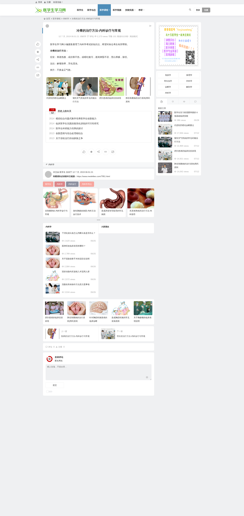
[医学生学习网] (50, 12)
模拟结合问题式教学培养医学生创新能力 (72, 118)
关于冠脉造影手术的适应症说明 (76, 259)
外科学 (189, 81)
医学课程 (104, 10)
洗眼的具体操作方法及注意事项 (76, 284)
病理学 (189, 75)
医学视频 (117, 10)
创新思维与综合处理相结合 (66, 133)
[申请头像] (149, 358)
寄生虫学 (168, 81)
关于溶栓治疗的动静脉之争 (66, 138)
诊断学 (168, 87)
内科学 (66, 18)
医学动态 (91, 10)
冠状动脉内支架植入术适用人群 (76, 271)
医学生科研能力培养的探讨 (66, 128)
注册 (49, 2)
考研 (140, 10)
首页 (48, 18)
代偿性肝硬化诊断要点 (56, 98)
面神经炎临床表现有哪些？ (74, 246)
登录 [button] (40, 2)
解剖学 (189, 87)
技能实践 (129, 10)
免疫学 (168, 75)
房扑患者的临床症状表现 (110, 98)
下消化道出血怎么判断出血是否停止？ (78, 233)
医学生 (80, 10)
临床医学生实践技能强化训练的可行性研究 (74, 123)
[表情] (147, 377)
